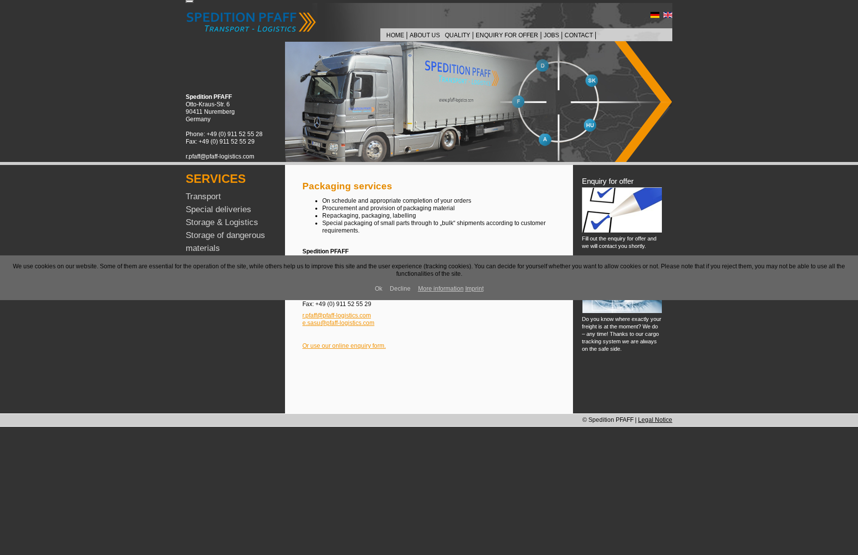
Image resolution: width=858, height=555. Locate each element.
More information (441, 288)
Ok (378, 288)
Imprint (474, 288)
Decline (400, 288)
